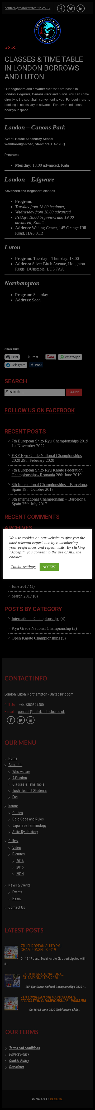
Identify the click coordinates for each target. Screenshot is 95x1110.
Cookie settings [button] (23, 567)
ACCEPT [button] (49, 567)
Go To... (11, 47)
